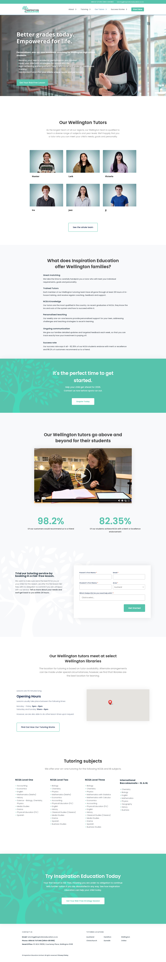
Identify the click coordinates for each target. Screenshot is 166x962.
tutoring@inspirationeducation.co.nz (43, 937)
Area (115, 583)
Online (123, 940)
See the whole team (83, 227)
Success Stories (118, 10)
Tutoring (84, 10)
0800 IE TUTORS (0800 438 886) (102, 2)
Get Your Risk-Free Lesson (32, 82)
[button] (110, 702)
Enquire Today (83, 401)
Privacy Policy (63, 955)
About (71, 10)
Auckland (90, 937)
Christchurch (91, 940)
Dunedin (107, 940)
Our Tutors (99, 10)
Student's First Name (88, 583)
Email (115, 572)
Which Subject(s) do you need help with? (96, 593)
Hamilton (107, 937)
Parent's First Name (88, 572)
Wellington (125, 937)
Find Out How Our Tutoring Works (38, 727)
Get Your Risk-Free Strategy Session (83, 901)
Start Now (137, 9)
